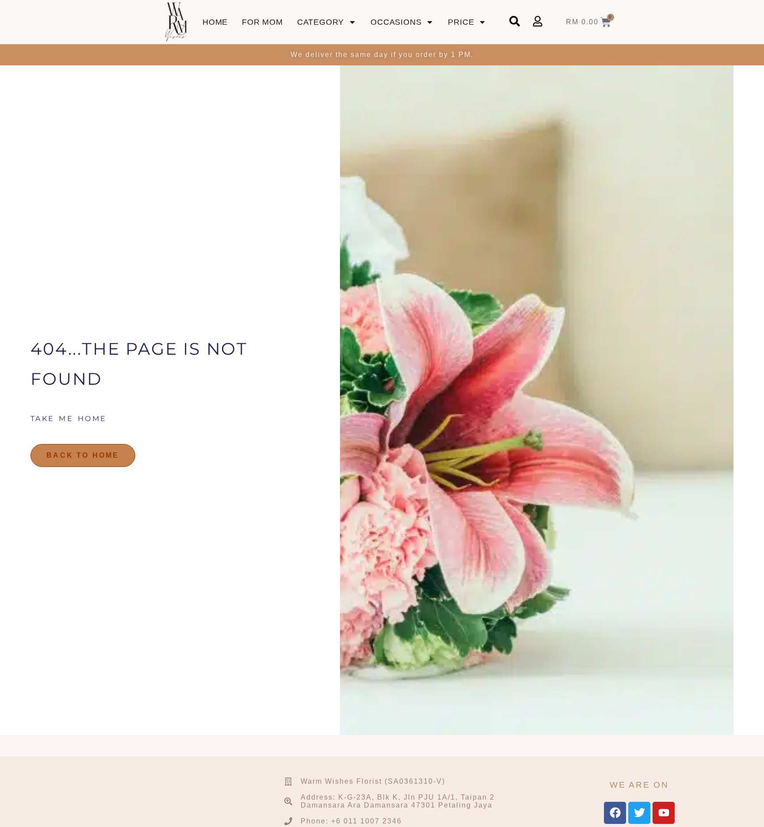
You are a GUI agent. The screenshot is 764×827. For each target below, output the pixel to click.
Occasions (396, 22)
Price (461, 22)
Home (215, 22)
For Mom (262, 22)
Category (320, 22)
